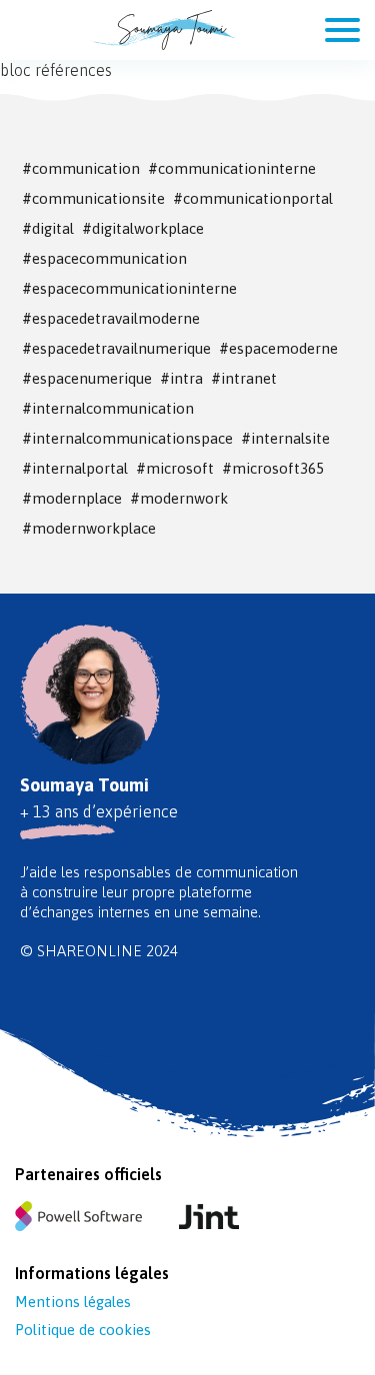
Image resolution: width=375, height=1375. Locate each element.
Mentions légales (73, 1301)
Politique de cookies (83, 1329)
